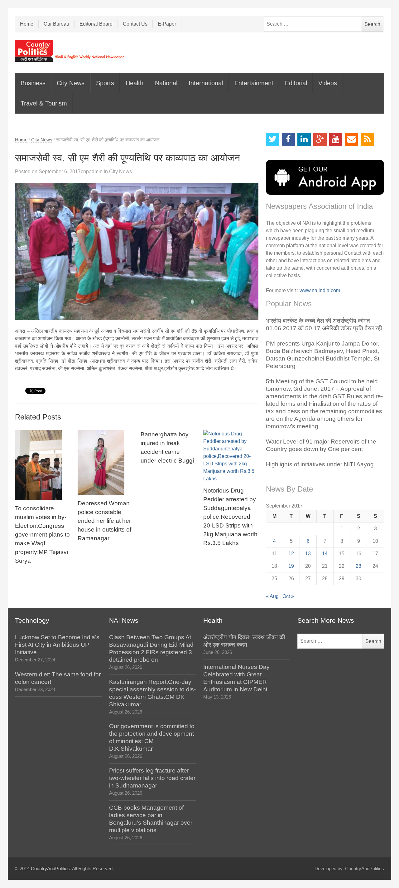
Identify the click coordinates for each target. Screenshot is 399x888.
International (206, 83)
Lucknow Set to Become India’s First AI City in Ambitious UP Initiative (57, 644)
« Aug (272, 596)
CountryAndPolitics (50, 868)
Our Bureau (56, 24)
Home (26, 24)
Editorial (296, 83)
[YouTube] (336, 139)
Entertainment (253, 83)
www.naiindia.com (320, 290)
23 (358, 566)
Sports (105, 83)
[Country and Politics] (70, 51)
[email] (351, 139)
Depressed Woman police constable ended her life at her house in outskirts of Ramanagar (104, 521)
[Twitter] (272, 139)
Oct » (288, 596)
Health (134, 83)
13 (308, 553)
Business (33, 83)
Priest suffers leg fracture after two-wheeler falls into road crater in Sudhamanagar (152, 778)
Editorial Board (96, 24)
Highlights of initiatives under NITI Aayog (320, 464)
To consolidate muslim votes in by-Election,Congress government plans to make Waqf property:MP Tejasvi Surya (42, 534)
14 (325, 553)
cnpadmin (92, 171)
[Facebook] (288, 139)
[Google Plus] (320, 139)
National (166, 83)
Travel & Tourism (44, 103)
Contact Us (135, 24)
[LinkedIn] (304, 139)
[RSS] (367, 139)
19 (291, 566)
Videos (327, 83)
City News (70, 83)
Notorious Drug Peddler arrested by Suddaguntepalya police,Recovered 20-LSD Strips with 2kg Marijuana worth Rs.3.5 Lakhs (230, 516)
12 (291, 553)
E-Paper (167, 24)
